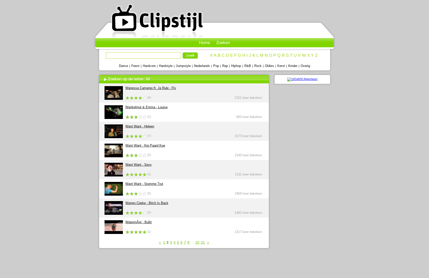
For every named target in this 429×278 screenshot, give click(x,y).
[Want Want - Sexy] (114, 175)
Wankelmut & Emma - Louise (146, 107)
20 (197, 242)
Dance (123, 66)
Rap (225, 66)
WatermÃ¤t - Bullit (138, 222)
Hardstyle (166, 66)
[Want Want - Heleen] (114, 137)
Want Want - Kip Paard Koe (145, 145)
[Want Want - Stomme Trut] (114, 194)
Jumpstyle (183, 66)
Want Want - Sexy (138, 165)
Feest (135, 66)
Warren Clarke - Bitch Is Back (146, 203)
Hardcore (149, 66)
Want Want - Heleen (139, 126)
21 (203, 242)
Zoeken (223, 42)
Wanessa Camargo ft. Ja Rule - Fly (150, 88)
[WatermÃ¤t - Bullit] (114, 233)
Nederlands (202, 66)
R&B (247, 66)
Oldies (269, 66)
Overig (305, 66)
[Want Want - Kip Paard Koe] (114, 156)
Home (204, 42)
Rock (258, 66)
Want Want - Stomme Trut (144, 184)
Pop (216, 66)
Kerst (281, 66)
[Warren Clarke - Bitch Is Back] (114, 214)
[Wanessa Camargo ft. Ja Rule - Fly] (114, 99)
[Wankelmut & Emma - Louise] (114, 118)
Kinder (292, 66)
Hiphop (236, 66)
